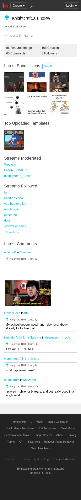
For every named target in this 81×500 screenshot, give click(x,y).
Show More (12, 232)
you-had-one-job (15, 203)
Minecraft (10, 215)
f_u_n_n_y (32, 358)
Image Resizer (43, 435)
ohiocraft (10, 252)
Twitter (26, 459)
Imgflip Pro (19, 421)
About (59, 435)
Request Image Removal (59, 441)
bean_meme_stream (18, 175)
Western (10, 164)
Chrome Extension (64, 459)
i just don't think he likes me (22, 337)
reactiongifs (12, 209)
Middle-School (13, 198)
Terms (11, 441)
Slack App (34, 441)
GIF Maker (37, 421)
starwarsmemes (15, 226)
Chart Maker (67, 428)
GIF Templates (47, 428)
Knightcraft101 (18, 258)
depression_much (57, 337)
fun (6, 192)
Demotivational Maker (17, 435)
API (21, 441)
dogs (7, 220)
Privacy (72, 435)
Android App (41, 459)
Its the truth (11, 380)
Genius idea (12, 313)
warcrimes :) (12, 358)
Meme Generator (58, 421)
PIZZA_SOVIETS (16, 170)
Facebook (12, 459)
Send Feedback (40, 448)
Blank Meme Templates (20, 428)
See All (48, 66)
